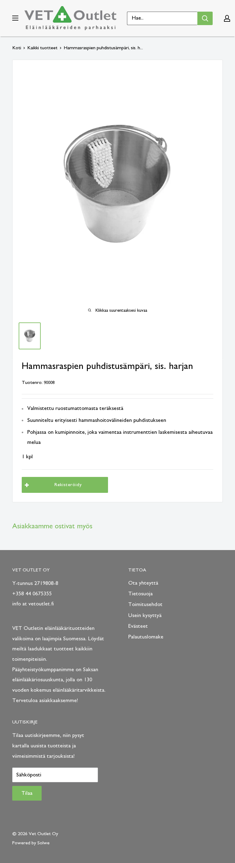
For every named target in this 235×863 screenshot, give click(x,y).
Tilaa (26, 793)
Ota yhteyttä (143, 583)
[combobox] (162, 18)
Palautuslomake (145, 637)
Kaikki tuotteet (42, 47)
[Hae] (205, 18)
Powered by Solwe (31, 842)
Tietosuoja (140, 594)
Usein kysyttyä (145, 615)
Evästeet (138, 626)
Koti (16, 47)
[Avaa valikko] (15, 18)
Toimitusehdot (145, 604)
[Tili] (227, 18)
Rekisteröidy (68, 484)
